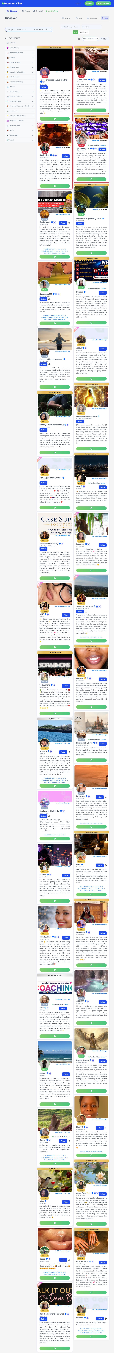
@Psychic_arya (81, 1264)
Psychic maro (82, 79)
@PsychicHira (80, 151)
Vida (78, 486)
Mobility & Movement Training (52, 425)
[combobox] (91, 27)
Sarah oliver (45, 155)
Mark (78, 864)
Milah (42, 1201)
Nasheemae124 (46, 294)
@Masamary (80, 934)
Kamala (43, 1140)
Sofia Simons (45, 685)
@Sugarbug (80, 546)
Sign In (78, 3)
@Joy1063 (79, 82)
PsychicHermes (82, 1060)
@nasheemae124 (45, 296)
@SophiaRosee (44, 877)
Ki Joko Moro (45, 222)
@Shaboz (42, 1075)
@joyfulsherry (80, 1129)
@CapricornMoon (45, 361)
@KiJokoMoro (44, 224)
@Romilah (43, 1203)
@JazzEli (79, 350)
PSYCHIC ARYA (82, 1262)
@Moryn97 (43, 753)
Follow (44, 87)
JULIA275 (80, 1001)
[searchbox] (95, 27)
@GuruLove (80, 867)
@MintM (42, 616)
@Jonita (78, 294)
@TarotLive (43, 84)
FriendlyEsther (46, 937)
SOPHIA (43, 875)
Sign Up (89, 3)
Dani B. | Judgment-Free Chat (52, 1314)
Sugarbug (80, 544)
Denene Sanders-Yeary (49, 544)
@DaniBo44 (43, 1316)
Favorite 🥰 (81, 678)
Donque (79, 292)
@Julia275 (79, 1003)
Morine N (43, 751)
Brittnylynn (80, 796)
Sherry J (79, 1127)
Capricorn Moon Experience (51, 359)
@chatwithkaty (80, 1320)
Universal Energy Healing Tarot (88, 218)
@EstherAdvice (44, 939)
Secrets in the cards (84, 606)
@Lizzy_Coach (44, 1010)
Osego (43, 1259)
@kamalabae (44, 1142)
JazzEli (79, 348)
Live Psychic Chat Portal (50, 811)
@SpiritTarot (80, 220)
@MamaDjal (43, 480)
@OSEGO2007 (44, 1261)
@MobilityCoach (45, 427)
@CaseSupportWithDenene (48, 546)
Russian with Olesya (84, 743)
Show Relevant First (90, 39)
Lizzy (42, 1008)
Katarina (80, 1318)
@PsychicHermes (81, 1062)
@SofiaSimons (44, 687)
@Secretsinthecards (82, 608)
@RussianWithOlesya (82, 745)
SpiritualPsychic (83, 148)
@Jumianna (80, 681)
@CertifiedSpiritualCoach (84, 418)
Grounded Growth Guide (86, 416)
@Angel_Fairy (80, 1195)
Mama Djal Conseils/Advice (51, 478)
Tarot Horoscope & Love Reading (53, 80)
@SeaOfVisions (44, 813)
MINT (42, 614)
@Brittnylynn (80, 798)
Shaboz (43, 1073)
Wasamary (80, 932)
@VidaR (78, 488)
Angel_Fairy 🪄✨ (83, 1193)
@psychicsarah (44, 157)
